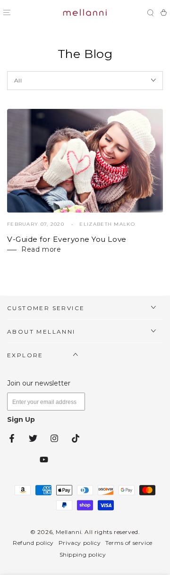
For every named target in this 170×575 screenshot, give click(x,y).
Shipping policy (83, 554)
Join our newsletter (38, 383)
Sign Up (21, 419)
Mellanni (68, 531)
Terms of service (129, 542)
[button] (150, 13)
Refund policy (33, 542)
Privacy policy (80, 542)
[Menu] (6, 13)
